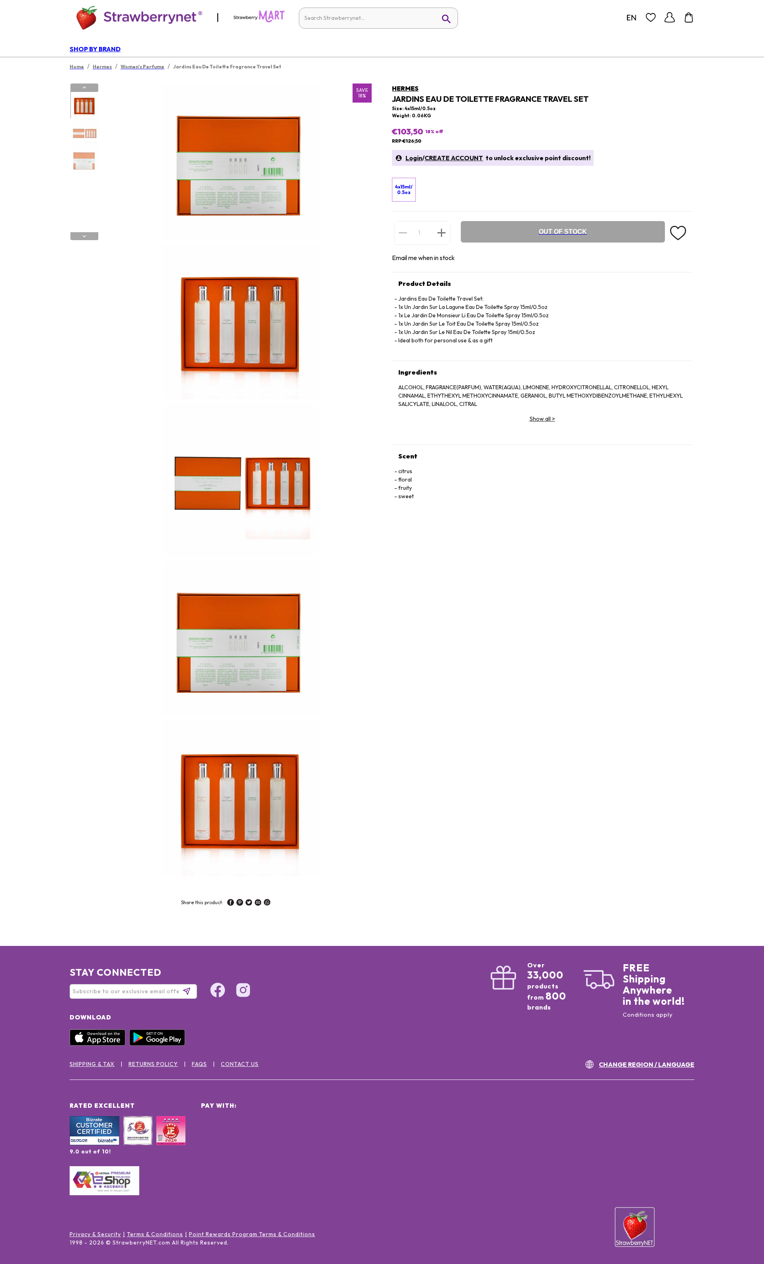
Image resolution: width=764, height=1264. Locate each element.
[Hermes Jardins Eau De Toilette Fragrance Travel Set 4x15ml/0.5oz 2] (84, 132)
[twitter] (249, 903)
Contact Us (240, 1064)
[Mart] (259, 21)
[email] (258, 903)
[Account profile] (669, 17)
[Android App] (159, 1043)
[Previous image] (84, 87)
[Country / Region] (631, 17)
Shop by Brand (95, 49)
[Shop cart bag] (688, 17)
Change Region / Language (646, 1064)
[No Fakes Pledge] (170, 1139)
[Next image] (84, 236)
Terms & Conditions (155, 1234)
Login (413, 158)
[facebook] (230, 903)
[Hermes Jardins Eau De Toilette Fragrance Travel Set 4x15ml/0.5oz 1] (84, 105)
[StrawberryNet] (136, 17)
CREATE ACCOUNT (454, 158)
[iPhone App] (99, 1043)
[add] (441, 232)
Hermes (405, 88)
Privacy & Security (95, 1234)
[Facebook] (217, 991)
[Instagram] (243, 991)
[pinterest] (239, 903)
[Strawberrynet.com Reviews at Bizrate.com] (94, 1143)
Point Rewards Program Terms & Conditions (252, 1234)
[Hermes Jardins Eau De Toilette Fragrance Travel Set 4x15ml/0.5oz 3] (84, 160)
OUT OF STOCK (563, 231)
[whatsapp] (267, 903)
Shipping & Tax (92, 1064)
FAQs (199, 1064)
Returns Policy (153, 1064)
